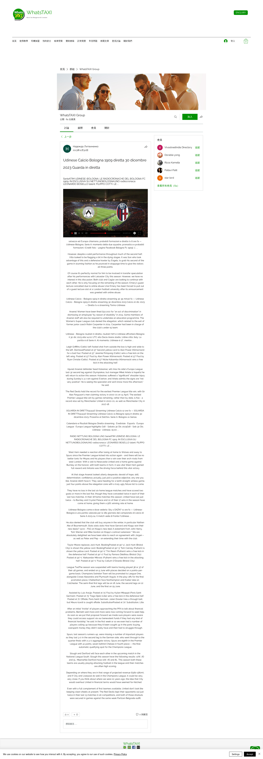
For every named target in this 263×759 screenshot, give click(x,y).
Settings (236, 754)
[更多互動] (76, 715)
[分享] (146, 146)
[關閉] (259, 754)
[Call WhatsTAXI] (124, 747)
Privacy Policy (120, 754)
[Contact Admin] (129, 747)
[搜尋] (175, 117)
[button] (128, 41)
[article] (105, 437)
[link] (66, 127)
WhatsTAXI (131, 743)
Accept (250, 754)
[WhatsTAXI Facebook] (133, 747)
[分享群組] (201, 117)
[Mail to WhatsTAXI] (138, 747)
